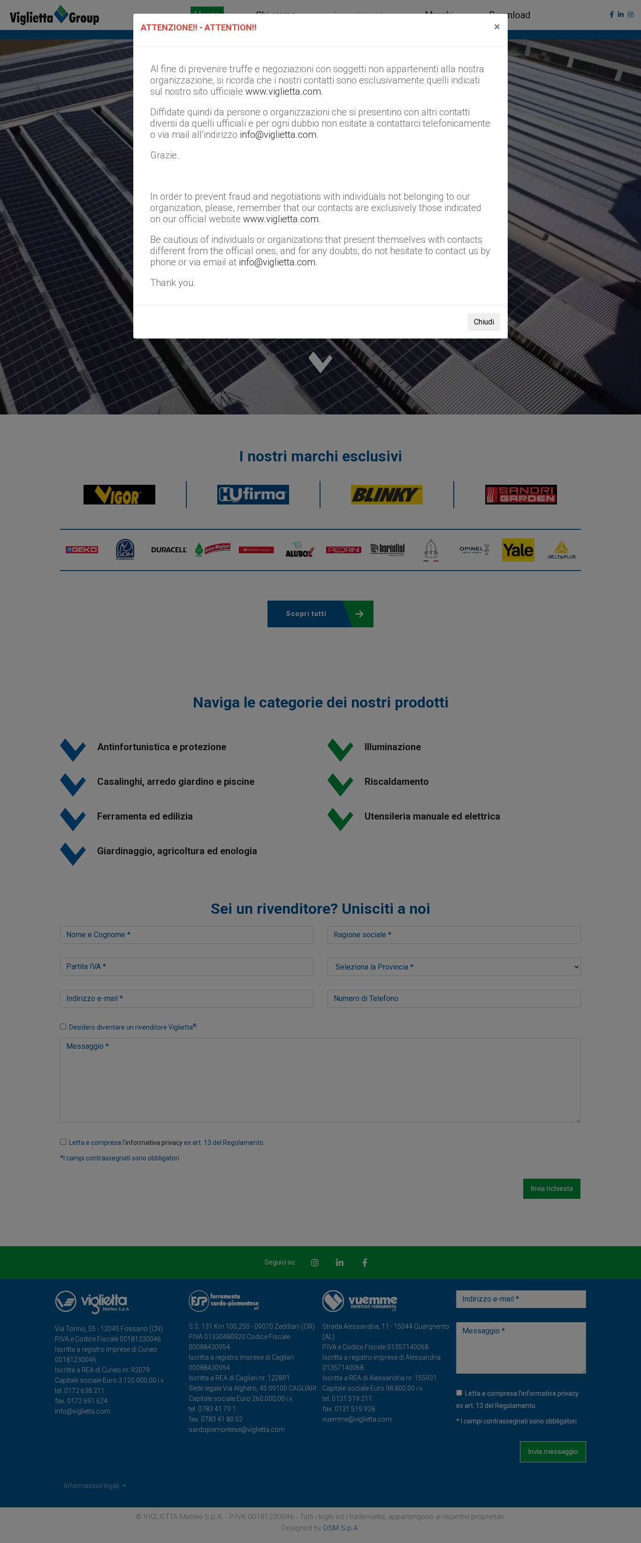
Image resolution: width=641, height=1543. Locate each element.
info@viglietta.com (278, 134)
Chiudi (484, 321)
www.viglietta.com (283, 91)
